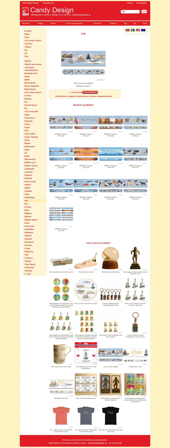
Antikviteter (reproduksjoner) (31, 68)
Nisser (53, 23)
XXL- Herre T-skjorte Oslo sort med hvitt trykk (111, 430)
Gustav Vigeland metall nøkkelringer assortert (111, 304)
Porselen (27, 206)
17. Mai (27, 273)
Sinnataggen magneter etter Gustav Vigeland (110, 399)
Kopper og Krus (30, 165)
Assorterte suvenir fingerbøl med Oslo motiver (110, 336)
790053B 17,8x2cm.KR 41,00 (86, 135)
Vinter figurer (30, 264)
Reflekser (28, 213)
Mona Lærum (30, 181)
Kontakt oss (48, 3)
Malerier (27, 61)
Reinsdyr (28, 216)
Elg (125, 23)
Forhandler (142, 3)
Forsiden (27, 30)
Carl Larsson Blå (31, 111)
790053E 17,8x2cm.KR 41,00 (61, 135)
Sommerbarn (29, 117)
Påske (26, 210)
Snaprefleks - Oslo (135, 366)
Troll (145, 23)
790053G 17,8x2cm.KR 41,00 (135, 166)
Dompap (27, 98)
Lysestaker (28, 171)
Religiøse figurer (30, 219)
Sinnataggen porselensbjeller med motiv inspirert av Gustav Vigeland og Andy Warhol (61, 336)
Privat (130, 3)
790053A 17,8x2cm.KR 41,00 (61, 229)
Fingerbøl (28, 121)
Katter (27, 156)
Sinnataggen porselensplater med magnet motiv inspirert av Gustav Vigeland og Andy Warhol (61, 305)
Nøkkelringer (29, 197)
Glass (26, 130)
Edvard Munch (30, 105)
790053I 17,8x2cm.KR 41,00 (61, 198)
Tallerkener (29, 251)
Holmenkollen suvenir (86, 272)
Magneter (28, 175)
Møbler (27, 187)
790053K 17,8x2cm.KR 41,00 (86, 198)
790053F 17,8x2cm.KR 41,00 (135, 135)
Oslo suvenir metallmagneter (86, 398)
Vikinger (113, 23)
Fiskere (27, 124)
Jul (134, 23)
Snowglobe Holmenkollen (111, 272)
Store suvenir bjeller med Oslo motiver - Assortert (135, 304)
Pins (26, 203)
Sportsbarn (28, 242)
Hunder (27, 143)
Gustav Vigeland (31, 136)
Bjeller (27, 79)
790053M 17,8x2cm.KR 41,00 (86, 166)
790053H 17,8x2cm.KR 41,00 (110, 135)
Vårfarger (28, 270)
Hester (27, 140)
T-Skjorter (28, 257)
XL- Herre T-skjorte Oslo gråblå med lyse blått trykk (86, 430)
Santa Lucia (29, 226)
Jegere (26, 149)
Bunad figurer (30, 89)
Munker (27, 184)
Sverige (27, 248)
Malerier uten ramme (33, 64)
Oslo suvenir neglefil (110, 366)
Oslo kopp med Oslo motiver (61, 366)
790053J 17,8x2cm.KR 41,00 (61, 166)
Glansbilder (29, 229)
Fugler (27, 127)
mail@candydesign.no (81, 15)
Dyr (25, 101)
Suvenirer (97, 23)
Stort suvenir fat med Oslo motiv (86, 303)
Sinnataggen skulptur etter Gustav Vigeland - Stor (135, 272)
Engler (40, 23)
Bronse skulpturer (31, 86)
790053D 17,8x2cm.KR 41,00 (135, 198)
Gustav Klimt (29, 133)
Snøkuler (28, 235)
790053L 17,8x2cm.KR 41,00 (110, 166)
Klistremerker (30, 159)
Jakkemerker (29, 146)
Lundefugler (29, 168)
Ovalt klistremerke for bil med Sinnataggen (86, 367)
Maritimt (28, 178)
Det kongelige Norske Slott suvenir (61, 272)
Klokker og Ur (30, 162)
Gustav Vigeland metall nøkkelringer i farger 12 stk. (135, 336)
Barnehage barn (30, 73)
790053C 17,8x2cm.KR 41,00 (110, 198)
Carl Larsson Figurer (74, 23)
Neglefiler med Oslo (61, 398)
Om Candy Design (30, 3)
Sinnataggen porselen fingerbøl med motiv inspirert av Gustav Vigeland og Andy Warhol (86, 336)
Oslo (26, 200)
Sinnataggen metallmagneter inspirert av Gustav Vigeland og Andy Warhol (135, 399)
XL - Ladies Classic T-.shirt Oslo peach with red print (61, 430)
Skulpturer (28, 232)
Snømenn (28, 238)
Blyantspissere (30, 82)
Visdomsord (29, 267)
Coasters (27, 95)
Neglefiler (28, 191)
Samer (27, 222)
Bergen (27, 76)
